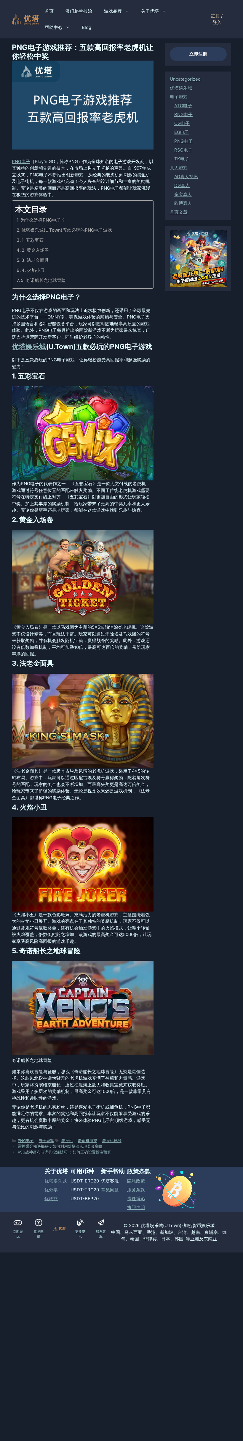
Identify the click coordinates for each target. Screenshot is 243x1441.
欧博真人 (183, 203)
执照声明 (136, 1207)
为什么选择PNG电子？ (42, 220)
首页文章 (179, 212)
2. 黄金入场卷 (35, 250)
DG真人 (182, 185)
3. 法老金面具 (35, 260)
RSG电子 (183, 150)
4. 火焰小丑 (33, 270)
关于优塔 (150, 11)
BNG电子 (183, 114)
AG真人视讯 (186, 176)
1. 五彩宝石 (33, 240)
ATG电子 (183, 105)
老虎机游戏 (87, 1140)
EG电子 (181, 132)
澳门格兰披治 (78, 11)
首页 (49, 11)
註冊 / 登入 (217, 19)
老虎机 (67, 1140)
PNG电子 (21, 161)
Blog (86, 27)
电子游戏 (46, 1140)
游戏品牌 (113, 11)
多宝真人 (183, 194)
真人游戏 (179, 167)
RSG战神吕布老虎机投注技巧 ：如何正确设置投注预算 (64, 1152)
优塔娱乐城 (29, 346)
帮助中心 (54, 27)
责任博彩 (136, 1198)
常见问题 (110, 1190)
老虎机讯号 (112, 1140)
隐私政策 (136, 1181)
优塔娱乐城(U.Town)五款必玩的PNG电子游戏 (66, 230)
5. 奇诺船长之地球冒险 (43, 280)
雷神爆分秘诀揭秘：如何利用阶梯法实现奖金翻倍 (60, 1146)
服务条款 (136, 1190)
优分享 (51, 1190)
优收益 (51, 1198)
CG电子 (182, 123)
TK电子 (181, 159)
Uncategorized (185, 79)
